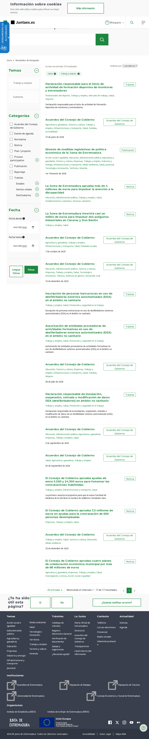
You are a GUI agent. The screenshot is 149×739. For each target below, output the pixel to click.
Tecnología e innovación (56, 168)
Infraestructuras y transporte (67, 128)
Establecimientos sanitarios (58, 201)
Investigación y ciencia (56, 575)
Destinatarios (23, 195)
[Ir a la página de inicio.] (13, 22)
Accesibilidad (51, 131)
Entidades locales (89, 246)
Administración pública (90, 157)
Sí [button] (40, 602)
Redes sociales (104, 636)
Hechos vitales (24, 189)
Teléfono (101, 622)
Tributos (61, 275)
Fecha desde (16, 218)
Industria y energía (16, 655)
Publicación (20, 166)
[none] (124, 590)
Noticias (123, 622)
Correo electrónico (106, 627)
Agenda (123, 627)
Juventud (109, 164)
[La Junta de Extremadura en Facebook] (110, 722)
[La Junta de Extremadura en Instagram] (124, 722)
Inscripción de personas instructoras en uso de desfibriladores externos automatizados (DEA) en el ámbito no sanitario (78, 297)
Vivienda (83, 168)
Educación (74, 157)
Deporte (49, 99)
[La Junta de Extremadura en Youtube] (131, 722)
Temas (15, 70)
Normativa (20, 139)
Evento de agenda (23, 133)
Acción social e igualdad (56, 157)
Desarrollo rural (92, 275)
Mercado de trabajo (98, 95)
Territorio (73, 168)
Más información (85, 8)
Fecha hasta (15, 237)
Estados (20, 183)
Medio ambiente (90, 164)
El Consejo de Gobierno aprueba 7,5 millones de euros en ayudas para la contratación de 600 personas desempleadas (79, 514)
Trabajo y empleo (79, 95)
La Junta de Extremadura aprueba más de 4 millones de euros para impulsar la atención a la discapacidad (79, 189)
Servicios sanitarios (82, 201)
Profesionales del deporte (57, 95)
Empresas (78, 161)
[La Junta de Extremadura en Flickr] (138, 722)
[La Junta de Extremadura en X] (117, 722)
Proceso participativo (17, 158)
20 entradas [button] (56, 590)
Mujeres (49, 376)
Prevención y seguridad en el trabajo (86, 305)
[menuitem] (39, 622)
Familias (93, 128)
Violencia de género (75, 275)
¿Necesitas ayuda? (61, 654)
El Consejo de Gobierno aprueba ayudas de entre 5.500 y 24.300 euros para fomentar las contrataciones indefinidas (77, 481)
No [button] (62, 602)
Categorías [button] (19, 116)
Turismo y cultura (76, 124)
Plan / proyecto (22, 151)
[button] (115, 22)
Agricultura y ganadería (56, 124)
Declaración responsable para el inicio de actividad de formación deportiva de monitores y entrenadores (79, 87)
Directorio (79, 630)
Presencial (102, 631)
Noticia (18, 145)
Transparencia (81, 646)
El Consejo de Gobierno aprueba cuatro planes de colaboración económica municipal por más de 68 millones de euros (78, 564)
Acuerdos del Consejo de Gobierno (24, 126)
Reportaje (19, 172)
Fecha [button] (14, 210)
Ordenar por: (116, 65)
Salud (111, 95)
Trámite (18, 177)
